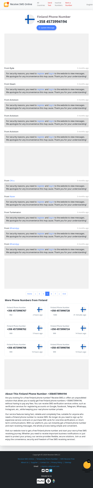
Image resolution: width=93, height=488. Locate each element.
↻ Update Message (46, 28)
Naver (12, 196)
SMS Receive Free (67, 459)
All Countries (41, 4)
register (40, 73)
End (64, 294)
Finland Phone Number (54, 17)
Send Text (50, 4)
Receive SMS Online (26, 459)
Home (29, 294)
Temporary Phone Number (47, 459)
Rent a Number (68, 4)
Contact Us (44, 462)
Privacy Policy (56, 462)
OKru (12, 180)
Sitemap (68, 462)
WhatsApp (14, 228)
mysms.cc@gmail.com (50, 466)
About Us (24, 462)
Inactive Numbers (58, 4)
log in (51, 73)
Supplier (34, 462)
